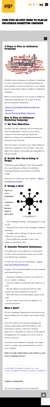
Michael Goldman (15, 368)
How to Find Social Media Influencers (20, 113)
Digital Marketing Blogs (18, 371)
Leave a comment (37, 371)
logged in (19, 388)
